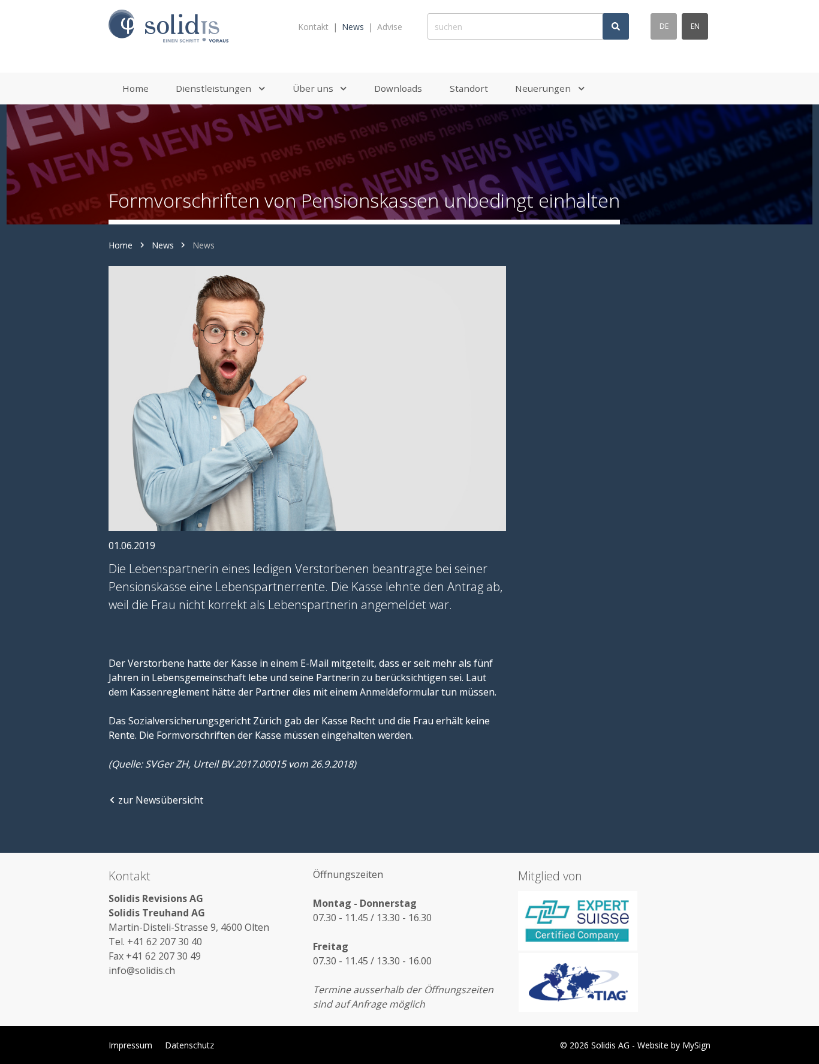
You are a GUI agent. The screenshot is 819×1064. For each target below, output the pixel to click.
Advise (389, 26)
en (695, 26)
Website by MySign (673, 1045)
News (353, 26)
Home (121, 245)
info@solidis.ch (142, 970)
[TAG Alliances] (614, 982)
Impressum (130, 1045)
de (664, 26)
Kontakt (313, 26)
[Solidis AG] (168, 27)
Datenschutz (189, 1045)
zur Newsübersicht (160, 800)
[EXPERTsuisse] (614, 920)
